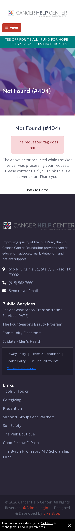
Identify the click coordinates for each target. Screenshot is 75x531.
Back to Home (37, 190)
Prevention (12, 408)
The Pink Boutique (19, 434)
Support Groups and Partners (29, 417)
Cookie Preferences (21, 368)
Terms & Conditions (45, 354)
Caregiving (12, 399)
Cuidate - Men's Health (21, 341)
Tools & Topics (16, 391)
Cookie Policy (16, 361)
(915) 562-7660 (21, 282)
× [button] (69, 525)
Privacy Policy (16, 354)
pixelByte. (51, 513)
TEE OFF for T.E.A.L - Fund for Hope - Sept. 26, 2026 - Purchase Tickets (37, 41)
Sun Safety (12, 425)
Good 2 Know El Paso (21, 442)
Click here (47, 523)
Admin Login (37, 507)
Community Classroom (22, 332)
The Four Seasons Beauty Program (32, 324)
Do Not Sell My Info (45, 361)
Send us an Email (23, 290)
